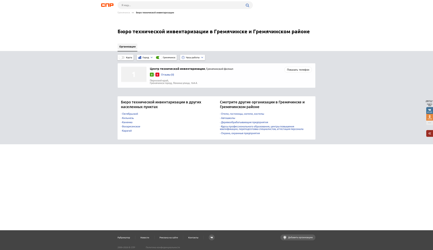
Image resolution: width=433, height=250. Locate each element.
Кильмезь (128, 118)
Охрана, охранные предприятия (240, 133)
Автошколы (228, 118)
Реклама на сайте (168, 237)
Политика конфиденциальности (163, 247)
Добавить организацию (300, 237)
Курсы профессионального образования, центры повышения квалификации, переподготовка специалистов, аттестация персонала (261, 127)
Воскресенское (131, 126)
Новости (144, 237)
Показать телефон (298, 69)
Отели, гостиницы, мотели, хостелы (242, 113)
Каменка (127, 122)
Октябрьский (130, 113)
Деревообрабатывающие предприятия (244, 122)
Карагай (127, 130)
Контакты (193, 237)
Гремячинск (124, 12)
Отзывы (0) (167, 74)
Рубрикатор (124, 237)
